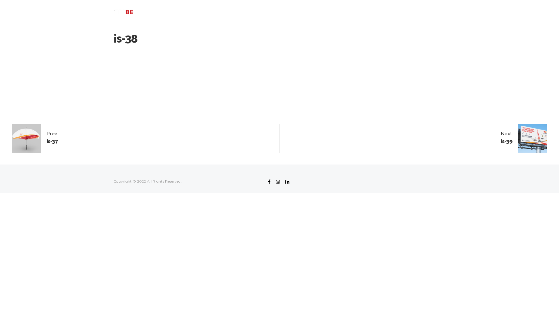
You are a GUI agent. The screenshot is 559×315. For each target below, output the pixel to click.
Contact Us (383, 12)
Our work (351, 12)
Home (326, 12)
